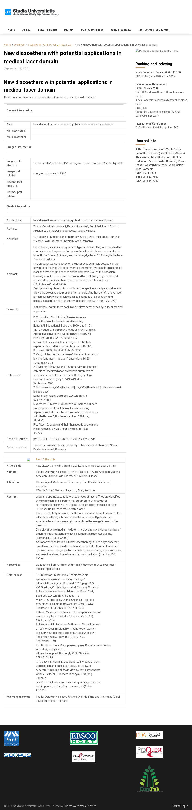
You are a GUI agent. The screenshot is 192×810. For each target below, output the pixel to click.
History (69, 29)
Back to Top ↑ (180, 806)
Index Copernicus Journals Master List (158, 99)
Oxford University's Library (151, 127)
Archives (19, 44)
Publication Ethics (92, 29)
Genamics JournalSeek (149, 111)
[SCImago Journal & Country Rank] (157, 50)
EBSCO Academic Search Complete (157, 92)
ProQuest (141, 107)
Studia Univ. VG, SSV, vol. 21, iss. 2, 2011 (51, 44)
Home (11, 29)
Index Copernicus (146, 72)
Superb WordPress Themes (80, 806)
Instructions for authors (154, 29)
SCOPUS (141, 88)
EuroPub (141, 115)
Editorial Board (47, 29)
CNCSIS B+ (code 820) (149, 76)
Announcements (121, 29)
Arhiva (26, 29)
